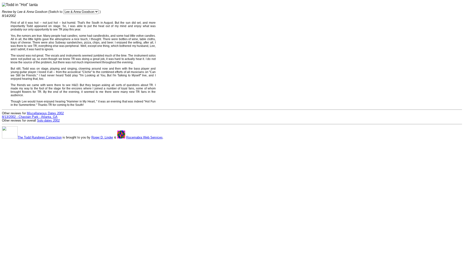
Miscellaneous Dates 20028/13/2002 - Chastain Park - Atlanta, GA (33, 115)
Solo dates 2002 (48, 120)
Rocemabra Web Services (144, 137)
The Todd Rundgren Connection (40, 137)
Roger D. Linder (102, 137)
